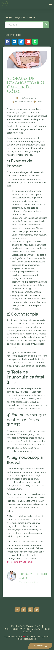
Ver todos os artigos (28, 582)
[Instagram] (17, 609)
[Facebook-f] (23, 609)
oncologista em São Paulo (19, 562)
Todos (39, 102)
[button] (50, 4)
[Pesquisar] (46, 25)
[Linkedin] (30, 609)
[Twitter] (36, 609)
